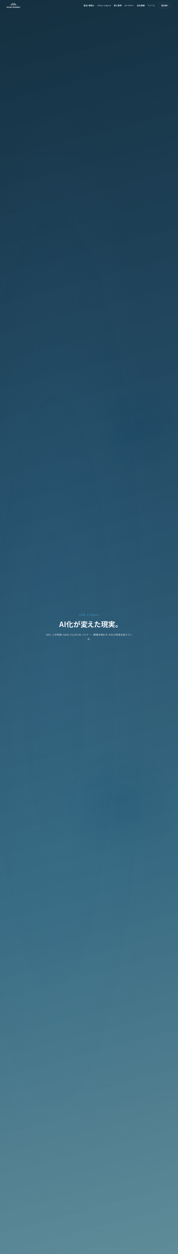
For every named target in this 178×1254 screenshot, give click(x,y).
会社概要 (141, 5)
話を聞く (164, 5)
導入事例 (118, 5)
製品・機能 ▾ (89, 5)
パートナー (129, 5)
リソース (151, 5)
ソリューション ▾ (104, 5)
